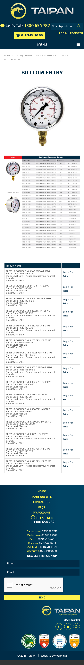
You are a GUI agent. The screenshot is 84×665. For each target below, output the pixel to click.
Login (63, 33)
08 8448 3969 (48, 547)
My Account (42, 512)
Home (7, 55)
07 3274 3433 (47, 543)
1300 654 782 (44, 522)
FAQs (41, 507)
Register (76, 33)
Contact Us (41, 502)
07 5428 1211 (49, 531)
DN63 (63, 55)
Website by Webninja (54, 655)
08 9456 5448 (46, 539)
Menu (42, 44)
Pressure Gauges (46, 55)
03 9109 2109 (49, 535)
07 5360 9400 (48, 550)
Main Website (42, 496)
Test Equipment (23, 55)
